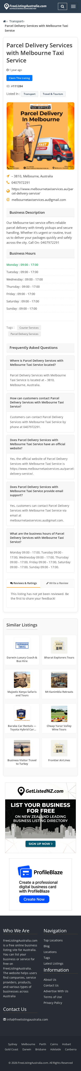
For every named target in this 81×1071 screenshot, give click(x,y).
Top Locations (53, 940)
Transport (16, 21)
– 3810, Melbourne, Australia (32, 176)
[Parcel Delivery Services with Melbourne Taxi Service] (40, 136)
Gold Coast (11, 1049)
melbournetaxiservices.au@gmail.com (39, 200)
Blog (47, 946)
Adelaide (55, 1049)
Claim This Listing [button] (19, 78)
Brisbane (40, 1049)
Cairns (54, 1044)
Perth (42, 1044)
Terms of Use (53, 997)
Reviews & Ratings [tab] (25, 583)
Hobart (66, 1044)
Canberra (70, 1049)
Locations (50, 952)
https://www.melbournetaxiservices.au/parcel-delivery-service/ (42, 191)
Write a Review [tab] (58, 583)
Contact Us (51, 985)
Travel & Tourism (53, 94)
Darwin (26, 1049)
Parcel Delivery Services (24, 334)
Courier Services (29, 327)
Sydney (12, 1044)
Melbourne (28, 1044)
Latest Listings (53, 963)
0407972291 (20, 182)
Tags (47, 958)
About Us (50, 980)
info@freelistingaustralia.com (27, 1019)
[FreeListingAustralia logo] (25, 6)
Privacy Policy (53, 1003)
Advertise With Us (56, 991)
